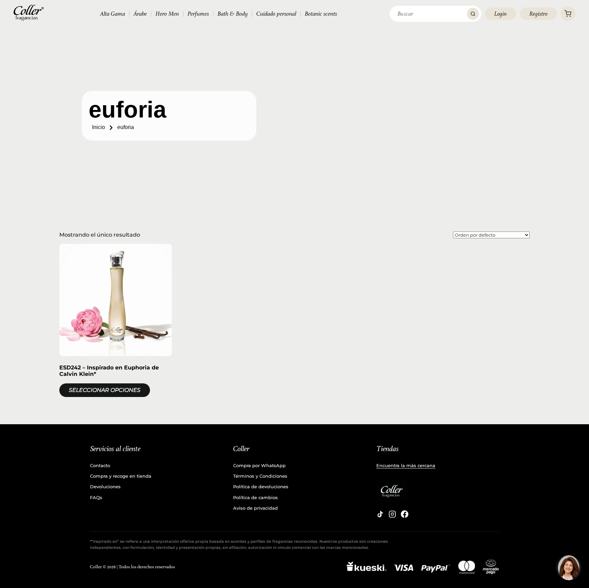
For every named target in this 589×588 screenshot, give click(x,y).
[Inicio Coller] (29, 13)
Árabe (140, 13)
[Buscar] (473, 14)
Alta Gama (112, 13)
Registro (538, 14)
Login (500, 14)
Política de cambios (255, 497)
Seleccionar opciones (104, 390)
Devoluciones (105, 486)
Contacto (100, 465)
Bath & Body (232, 13)
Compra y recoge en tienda (120, 476)
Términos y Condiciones (260, 476)
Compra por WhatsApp (259, 465)
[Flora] (569, 568)
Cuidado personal (276, 13)
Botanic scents (321, 13)
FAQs (96, 497)
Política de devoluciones (260, 486)
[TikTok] (380, 514)
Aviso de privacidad (255, 508)
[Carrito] (567, 13)
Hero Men (167, 13)
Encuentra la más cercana (405, 465)
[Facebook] (404, 514)
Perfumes (198, 13)
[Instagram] (392, 514)
